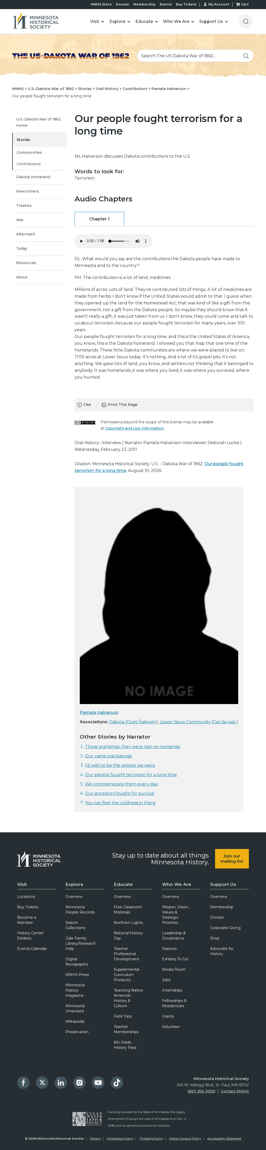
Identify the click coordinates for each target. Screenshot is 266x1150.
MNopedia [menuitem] (74, 1021)
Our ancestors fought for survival (119, 793)
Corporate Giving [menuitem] (225, 927)
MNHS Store (101, 4)
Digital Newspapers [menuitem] (76, 962)
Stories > (86, 88)
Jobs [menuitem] (166, 980)
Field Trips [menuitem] (123, 1016)
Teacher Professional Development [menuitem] (126, 953)
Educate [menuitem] (123, 884)
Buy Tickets (186, 4)
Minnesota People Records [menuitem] (80, 910)
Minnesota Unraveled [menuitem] (75, 1008)
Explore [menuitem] (74, 884)
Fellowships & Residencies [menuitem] (174, 1003)
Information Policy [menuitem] (120, 1138)
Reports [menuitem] (169, 948)
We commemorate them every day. (121, 784)
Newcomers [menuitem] (27, 191)
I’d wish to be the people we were (120, 765)
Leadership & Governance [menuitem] (174, 936)
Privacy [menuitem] (95, 1138)
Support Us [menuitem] (223, 884)
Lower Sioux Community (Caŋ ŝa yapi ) (199, 721)
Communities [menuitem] (29, 152)
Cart (245, 4)
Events (166, 4)
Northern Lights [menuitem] (128, 922)
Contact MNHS (235, 1091)
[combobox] (195, 55)
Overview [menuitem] (74, 896)
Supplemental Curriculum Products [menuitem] (126, 974)
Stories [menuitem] (23, 139)
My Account (218, 4)
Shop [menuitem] (215, 938)
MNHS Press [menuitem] (77, 974)
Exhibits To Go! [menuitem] (175, 959)
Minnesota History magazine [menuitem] (75, 990)
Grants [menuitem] (168, 1016)
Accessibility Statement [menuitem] (224, 1138)
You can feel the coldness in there (120, 802)
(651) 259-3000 (201, 1091)
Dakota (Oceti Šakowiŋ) (133, 721)
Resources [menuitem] (26, 262)
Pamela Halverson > (170, 88)
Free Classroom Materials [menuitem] (128, 910)
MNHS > (19, 88)
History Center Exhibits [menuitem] (30, 936)
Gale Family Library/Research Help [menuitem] (80, 943)
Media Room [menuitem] (174, 969)
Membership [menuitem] (221, 907)
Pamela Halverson (99, 712)
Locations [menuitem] (26, 896)
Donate (122, 4)
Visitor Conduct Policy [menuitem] (185, 1138)
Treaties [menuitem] (24, 205)
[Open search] (246, 21)
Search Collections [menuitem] (75, 925)
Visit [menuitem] (22, 884)
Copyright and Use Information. (134, 428)
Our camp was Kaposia (108, 755)
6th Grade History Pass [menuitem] (125, 1045)
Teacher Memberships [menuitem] (126, 1029)
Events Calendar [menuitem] (32, 948)
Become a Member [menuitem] (26, 920)
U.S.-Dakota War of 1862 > (52, 88)
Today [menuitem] (21, 248)
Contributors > (136, 88)
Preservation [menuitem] (77, 1032)
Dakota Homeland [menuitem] (33, 177)
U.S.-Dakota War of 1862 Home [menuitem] (38, 122)
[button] (97, 21)
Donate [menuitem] (217, 917)
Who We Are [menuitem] (176, 884)
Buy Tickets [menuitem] (27, 907)
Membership (144, 4)
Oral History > (109, 88)
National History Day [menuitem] (128, 936)
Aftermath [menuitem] (25, 234)
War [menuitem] (20, 220)
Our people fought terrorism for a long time (131, 774)
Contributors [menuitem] (29, 164)
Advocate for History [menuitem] (222, 951)
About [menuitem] (22, 277)
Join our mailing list (232, 859)
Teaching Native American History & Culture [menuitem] (128, 998)
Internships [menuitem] (172, 990)
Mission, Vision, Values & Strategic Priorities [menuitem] (175, 915)
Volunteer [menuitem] (171, 1026)
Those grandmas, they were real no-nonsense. (133, 746)
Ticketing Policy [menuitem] (151, 1138)
